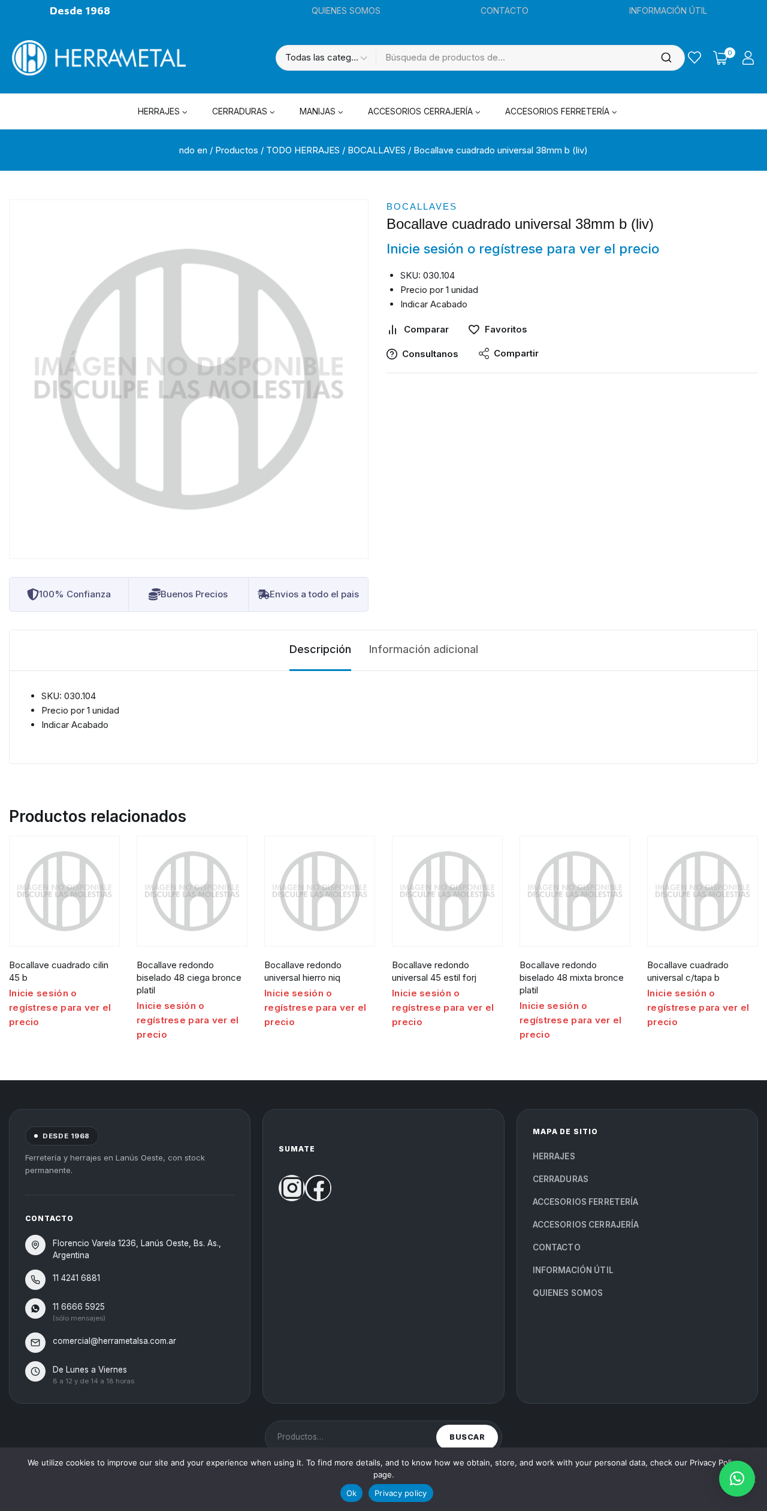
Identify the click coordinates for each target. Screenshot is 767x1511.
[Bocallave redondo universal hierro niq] (319, 891)
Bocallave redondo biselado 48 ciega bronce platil (189, 977)
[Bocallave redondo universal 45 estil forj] (447, 891)
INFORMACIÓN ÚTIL (668, 10)
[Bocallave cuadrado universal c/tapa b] (702, 891)
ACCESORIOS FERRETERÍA (586, 1202)
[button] (737, 1479)
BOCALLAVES (421, 206)
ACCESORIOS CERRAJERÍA (586, 1224)
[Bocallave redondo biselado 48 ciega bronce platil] (192, 891)
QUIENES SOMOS (346, 10)
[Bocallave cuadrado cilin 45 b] (64, 891)
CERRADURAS (560, 1179)
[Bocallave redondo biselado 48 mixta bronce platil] (575, 891)
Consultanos (430, 353)
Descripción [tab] (320, 649)
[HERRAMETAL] (99, 57)
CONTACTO (505, 10)
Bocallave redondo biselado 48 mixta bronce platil (572, 977)
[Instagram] (292, 1188)
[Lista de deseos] (694, 57)
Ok (351, 1493)
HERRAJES (554, 1156)
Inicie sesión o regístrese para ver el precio (522, 248)
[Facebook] (318, 1188)
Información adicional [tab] (423, 649)
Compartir (516, 353)
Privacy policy (401, 1493)
